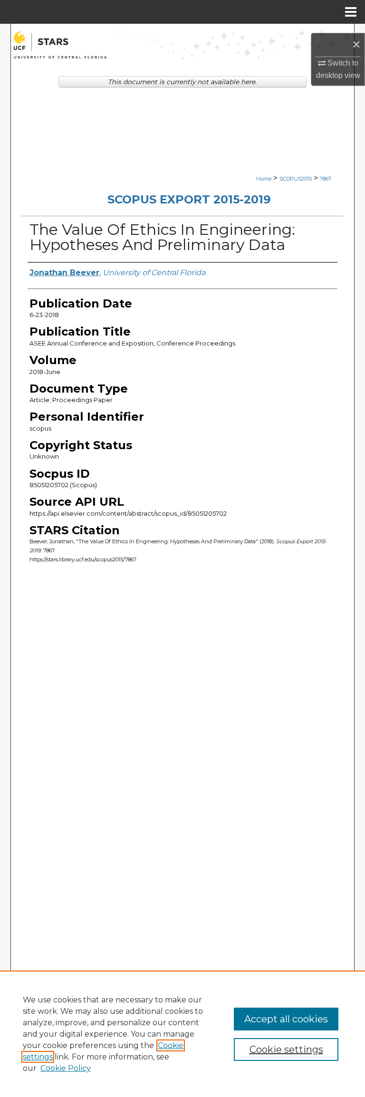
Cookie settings (286, 1049)
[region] (182, 1034)
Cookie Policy (65, 1068)
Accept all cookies (286, 1019)
